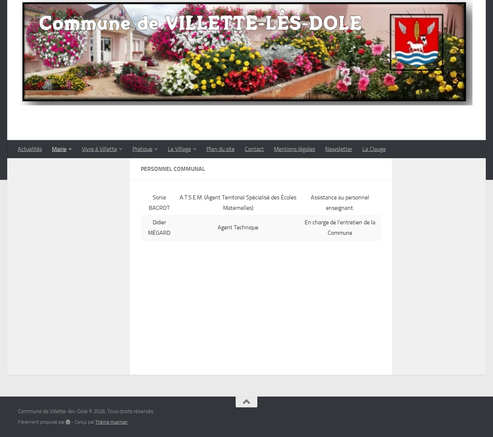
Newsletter (338, 149)
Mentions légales (294, 149)
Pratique (142, 149)
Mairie (59, 149)
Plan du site (220, 149)
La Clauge (374, 149)
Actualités (30, 149)
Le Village (179, 149)
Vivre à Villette (99, 149)
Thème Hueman (111, 422)
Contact (254, 149)
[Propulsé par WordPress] (68, 422)
